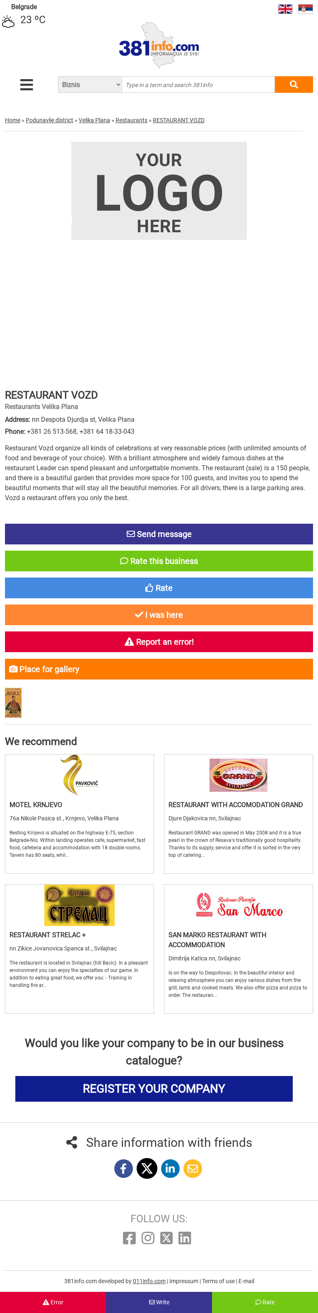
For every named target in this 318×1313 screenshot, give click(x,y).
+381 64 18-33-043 (107, 431)
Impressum (184, 1281)
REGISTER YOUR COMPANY (154, 1088)
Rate (268, 1302)
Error (56, 1302)
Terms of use (219, 1281)
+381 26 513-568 (52, 431)
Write (162, 1302)
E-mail (246, 1281)
